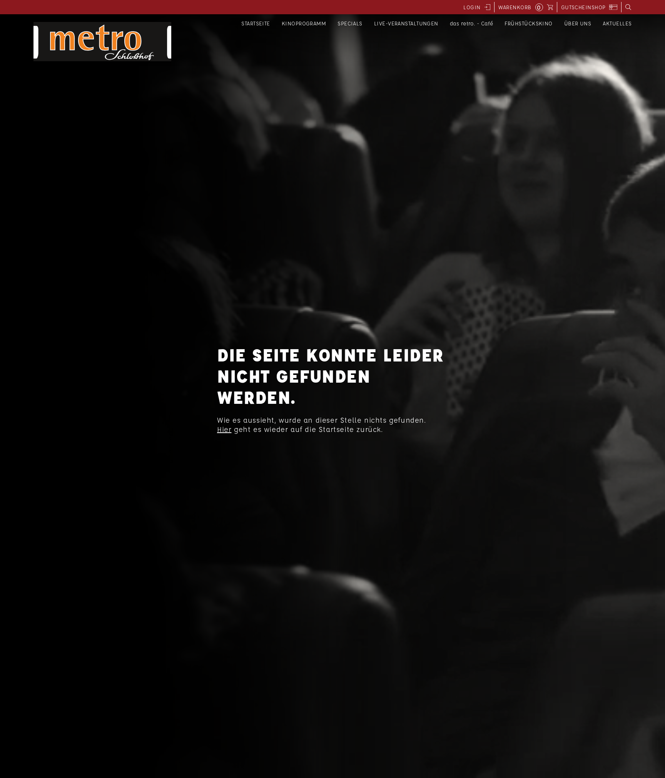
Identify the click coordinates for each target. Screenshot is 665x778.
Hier (224, 429)
